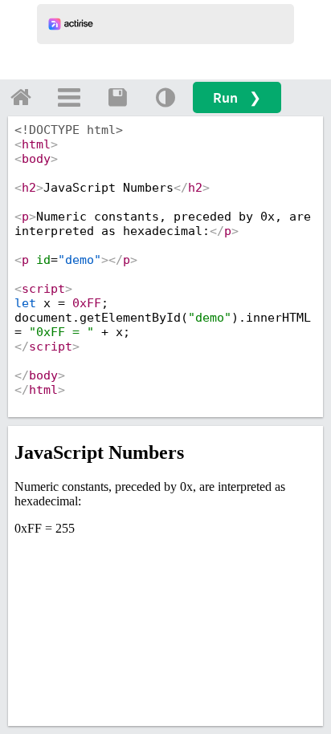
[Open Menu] (69, 97)
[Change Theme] (165, 97)
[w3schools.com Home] (21, 97)
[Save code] (117, 97)
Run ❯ (237, 97)
